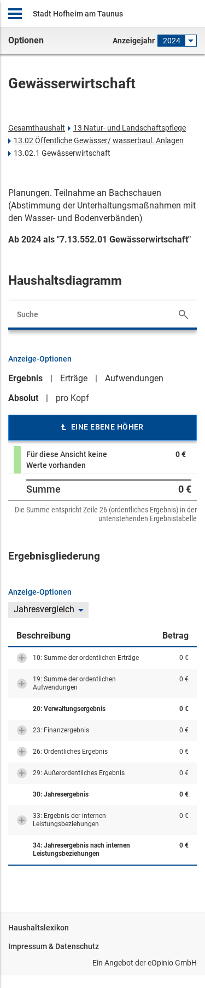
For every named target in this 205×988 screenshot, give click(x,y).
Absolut (23, 398)
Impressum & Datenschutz (53, 946)
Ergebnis (25, 378)
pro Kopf (72, 398)
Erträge (73, 378)
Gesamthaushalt (36, 127)
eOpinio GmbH (172, 962)
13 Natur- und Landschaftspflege (129, 127)
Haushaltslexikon (38, 927)
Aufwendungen (134, 378)
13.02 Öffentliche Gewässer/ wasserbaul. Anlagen (99, 140)
